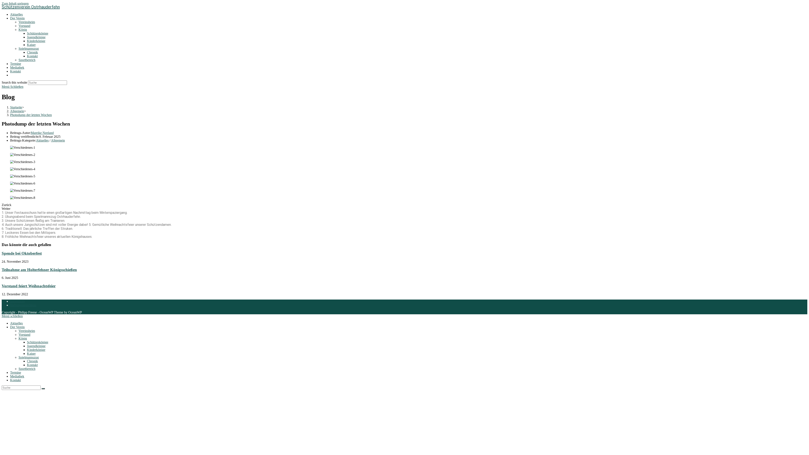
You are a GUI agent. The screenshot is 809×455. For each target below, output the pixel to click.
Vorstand (24, 334)
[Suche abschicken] (43, 388)
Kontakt (32, 365)
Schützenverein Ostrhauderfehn (31, 6)
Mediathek (17, 376)
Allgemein (58, 140)
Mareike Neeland (42, 133)
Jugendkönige (36, 346)
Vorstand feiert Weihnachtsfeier (29, 286)
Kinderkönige (36, 350)
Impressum (17, 301)
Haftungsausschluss (23, 305)
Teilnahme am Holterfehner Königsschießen (39, 270)
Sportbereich (27, 369)
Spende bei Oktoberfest (22, 253)
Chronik (32, 361)
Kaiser (31, 353)
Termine (15, 372)
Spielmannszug (29, 357)
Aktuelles (42, 140)
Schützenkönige (37, 342)
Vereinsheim (27, 331)
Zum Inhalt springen (15, 3)
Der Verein (17, 327)
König (23, 338)
